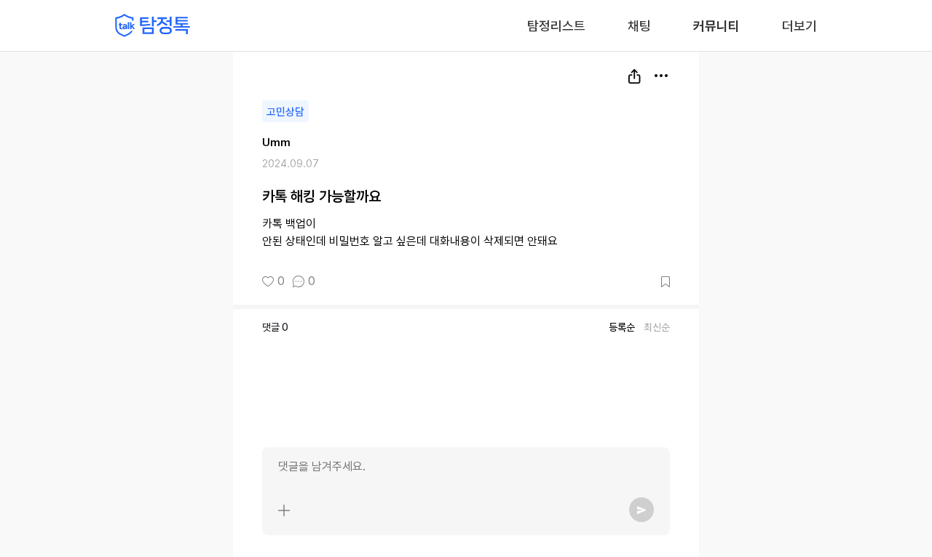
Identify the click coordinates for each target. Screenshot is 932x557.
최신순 (657, 327)
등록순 (622, 327)
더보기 (799, 25)
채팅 (639, 24)
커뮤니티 (716, 25)
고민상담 (285, 112)
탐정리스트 (556, 25)
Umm (276, 142)
